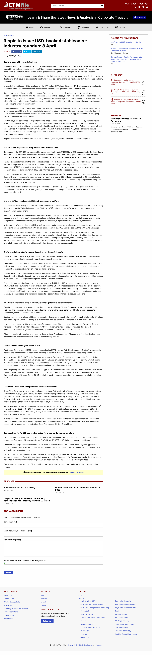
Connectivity (85, 611)
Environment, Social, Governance (92, 617)
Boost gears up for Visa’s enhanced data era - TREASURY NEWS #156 (125, 82)
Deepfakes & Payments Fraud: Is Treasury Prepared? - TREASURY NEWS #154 (126, 101)
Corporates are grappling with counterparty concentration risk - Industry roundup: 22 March (27, 499)
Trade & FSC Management (125, 624)
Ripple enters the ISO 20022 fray (19, 487)
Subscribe (140, 17)
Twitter (43, 605)
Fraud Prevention (86, 624)
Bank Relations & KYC (88, 601)
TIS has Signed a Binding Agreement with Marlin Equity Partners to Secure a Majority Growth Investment (127, 59)
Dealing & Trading (86, 614)
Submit (8, 572)
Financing (83, 621)
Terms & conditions (11, 612)
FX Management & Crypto (90, 627)
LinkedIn (44, 602)
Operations (84, 637)
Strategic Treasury (122, 621)
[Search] (102, 6)
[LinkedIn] (139, 7)
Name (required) (10, 522)
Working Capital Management (126, 634)
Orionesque (98, 645)
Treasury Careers (121, 627)
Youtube (44, 599)
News (29, 27)
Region (117, 611)
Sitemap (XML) (73, 645)
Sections (81, 599)
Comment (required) (12, 540)
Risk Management (122, 617)
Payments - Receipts (123, 601)
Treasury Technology (123, 631)
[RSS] (136, 7)
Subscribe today (76, 472)
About (134, 4)
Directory (121, 27)
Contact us (8, 595)
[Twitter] (143, 7)
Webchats (83, 27)
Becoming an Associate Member (16, 609)
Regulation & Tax (121, 614)
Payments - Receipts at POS (125, 604)
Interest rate (84, 631)
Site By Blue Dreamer (86, 645)
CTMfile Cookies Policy (12, 602)
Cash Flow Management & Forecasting (94, 608)
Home (127, 4)
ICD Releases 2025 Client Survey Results (126, 42)
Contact (143, 4)
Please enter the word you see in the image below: (25, 560)
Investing (83, 634)
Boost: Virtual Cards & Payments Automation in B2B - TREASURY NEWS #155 (125, 91)
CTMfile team (8, 605)
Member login (9, 618)
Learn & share (9, 599)
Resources (46, 27)
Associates (102, 27)
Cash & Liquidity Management (91, 604)
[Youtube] (147, 7)
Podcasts (65, 27)
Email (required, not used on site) (18, 531)
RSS (42, 595)
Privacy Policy (9, 615)
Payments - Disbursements (125, 608)
